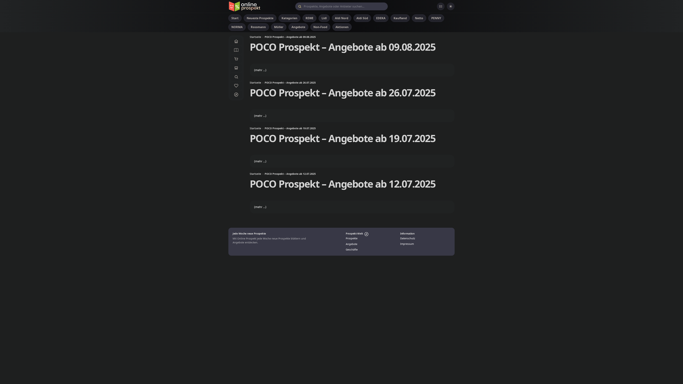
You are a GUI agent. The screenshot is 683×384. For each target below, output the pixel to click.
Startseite (255, 37)
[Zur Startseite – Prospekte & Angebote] (244, 6)
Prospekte (352, 238)
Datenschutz (407, 238)
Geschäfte (352, 249)
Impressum (407, 244)
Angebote (351, 244)
